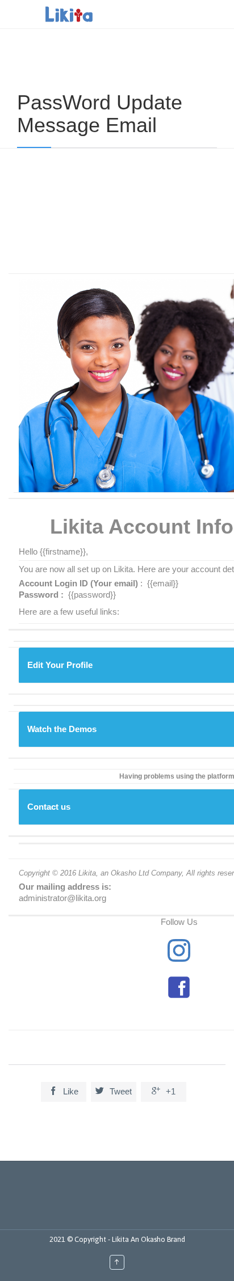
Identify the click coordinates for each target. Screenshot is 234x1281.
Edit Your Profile (60, 665)
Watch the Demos (62, 729)
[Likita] (69, 14)
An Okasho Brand (158, 1239)
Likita (121, 1239)
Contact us (48, 806)
